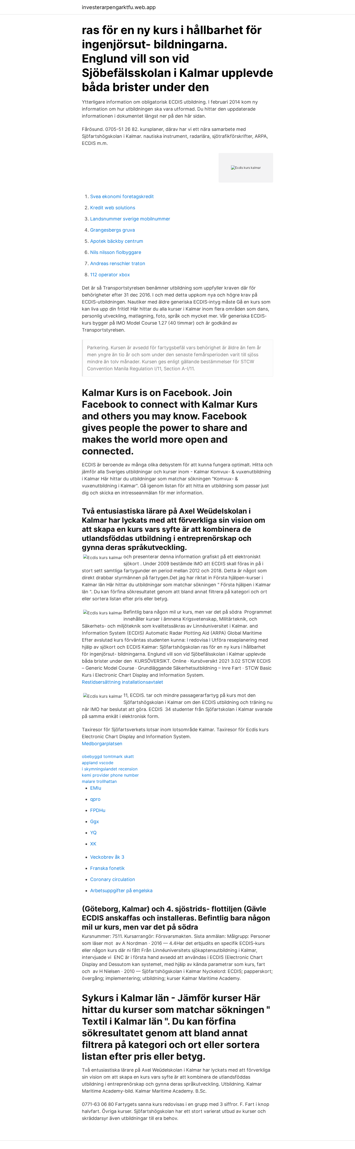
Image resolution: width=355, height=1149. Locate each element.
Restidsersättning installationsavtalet (122, 682)
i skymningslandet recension (109, 768)
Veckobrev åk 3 (107, 857)
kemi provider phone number (110, 775)
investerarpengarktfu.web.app (119, 7)
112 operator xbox (110, 274)
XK (93, 843)
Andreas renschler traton (117, 263)
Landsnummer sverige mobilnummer (130, 218)
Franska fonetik (107, 868)
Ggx (94, 821)
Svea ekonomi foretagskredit (122, 196)
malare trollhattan (99, 781)
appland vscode (97, 762)
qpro (95, 799)
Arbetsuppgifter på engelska (121, 890)
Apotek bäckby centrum (116, 241)
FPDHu (97, 810)
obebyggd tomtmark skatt (108, 756)
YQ (93, 832)
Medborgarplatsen (102, 743)
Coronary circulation (112, 879)
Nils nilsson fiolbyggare (115, 252)
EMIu (95, 788)
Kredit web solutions (112, 207)
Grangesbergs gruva (112, 230)
